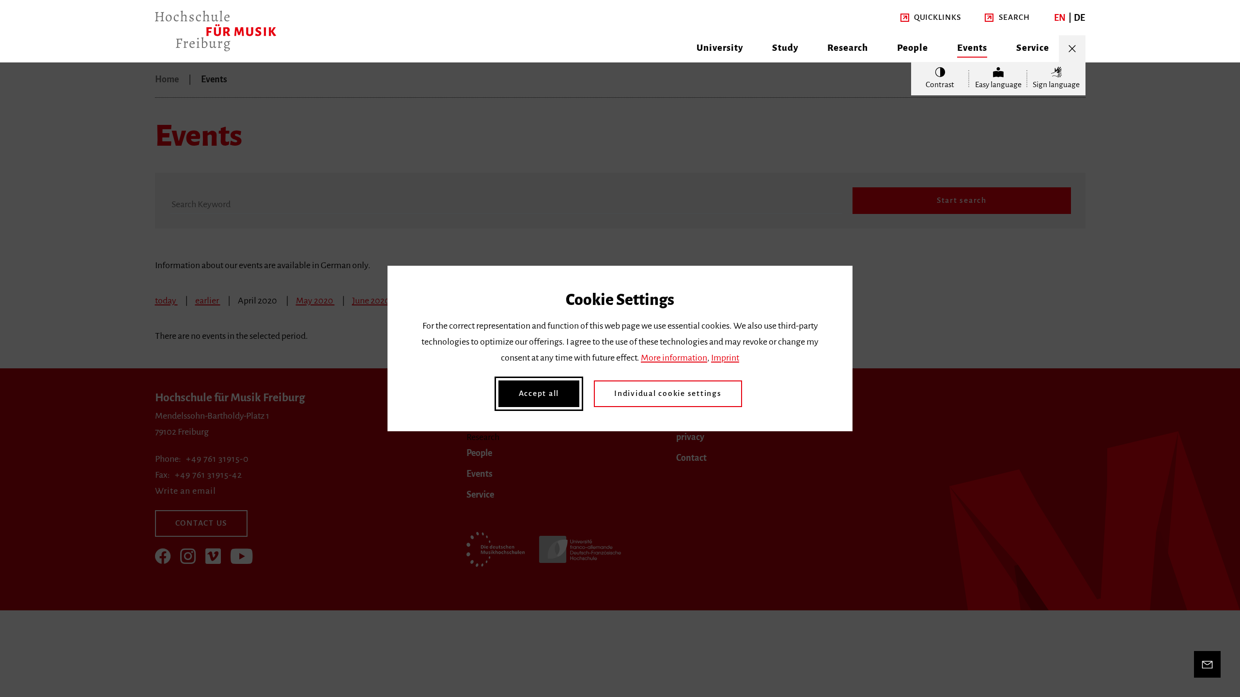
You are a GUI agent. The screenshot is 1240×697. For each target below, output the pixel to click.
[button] (930, 18)
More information (674, 358)
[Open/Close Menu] (1072, 48)
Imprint (725, 358)
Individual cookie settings (668, 393)
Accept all (539, 393)
